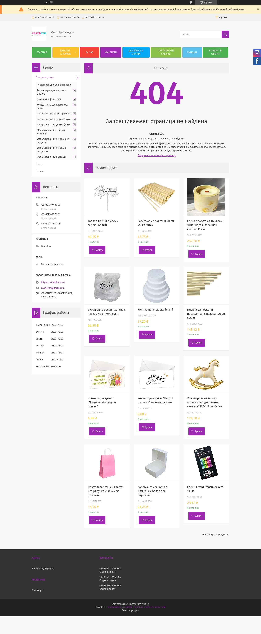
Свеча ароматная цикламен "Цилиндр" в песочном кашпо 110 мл (205, 225)
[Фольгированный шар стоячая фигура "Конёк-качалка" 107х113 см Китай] (206, 374)
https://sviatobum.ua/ (53, 282)
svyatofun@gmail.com (52, 288)
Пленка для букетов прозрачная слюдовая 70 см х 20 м (206, 313)
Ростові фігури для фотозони (54, 85)
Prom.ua (145, 604)
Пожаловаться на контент (119, 607)
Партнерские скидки (166, 52)
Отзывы (40, 171)
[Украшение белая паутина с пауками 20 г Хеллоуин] (107, 285)
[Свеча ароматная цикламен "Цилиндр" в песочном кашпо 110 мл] (206, 197)
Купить (99, 250)
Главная (41, 52)
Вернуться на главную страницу (157, 155)
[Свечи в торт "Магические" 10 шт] (206, 463)
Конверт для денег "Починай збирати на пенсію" (102, 402)
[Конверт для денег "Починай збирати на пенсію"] (107, 374)
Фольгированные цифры (51, 157)
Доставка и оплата (136, 52)
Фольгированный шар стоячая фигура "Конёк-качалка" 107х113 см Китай (204, 402)
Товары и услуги (45, 77)
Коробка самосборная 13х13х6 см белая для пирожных (152, 491)
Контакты (111, 52)
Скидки (192, 52)
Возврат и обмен (215, 52)
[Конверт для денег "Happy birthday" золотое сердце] (157, 374)
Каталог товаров (65, 52)
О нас (89, 52)
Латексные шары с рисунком (53, 119)
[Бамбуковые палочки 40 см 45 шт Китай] (157, 197)
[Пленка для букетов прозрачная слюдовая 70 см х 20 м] (206, 285)
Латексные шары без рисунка (54, 113)
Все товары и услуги (214, 534)
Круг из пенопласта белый (155, 309)
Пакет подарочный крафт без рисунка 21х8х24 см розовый (105, 491)
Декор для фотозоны (49, 99)
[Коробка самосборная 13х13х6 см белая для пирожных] (157, 463)
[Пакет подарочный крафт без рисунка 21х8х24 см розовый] (107, 463)
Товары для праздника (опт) (53, 124)
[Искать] (225, 34)
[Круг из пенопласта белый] (157, 285)
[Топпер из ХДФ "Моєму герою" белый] (107, 197)
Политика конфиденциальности (149, 607)
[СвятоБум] (39, 40)
